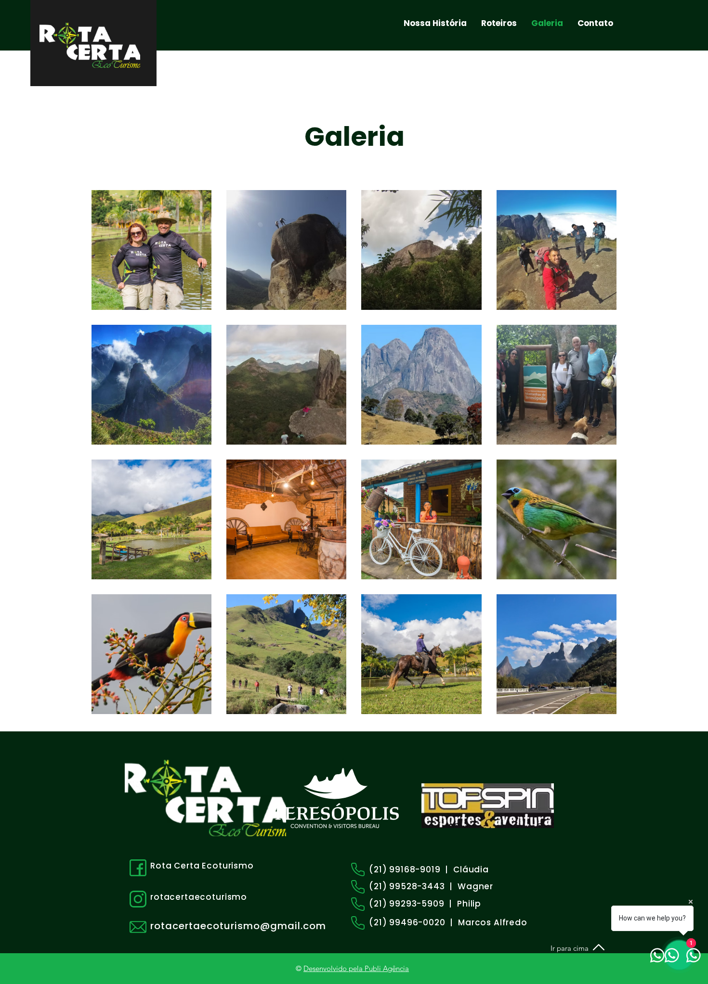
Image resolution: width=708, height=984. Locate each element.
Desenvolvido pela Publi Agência (356, 968)
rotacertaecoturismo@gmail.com (238, 926)
